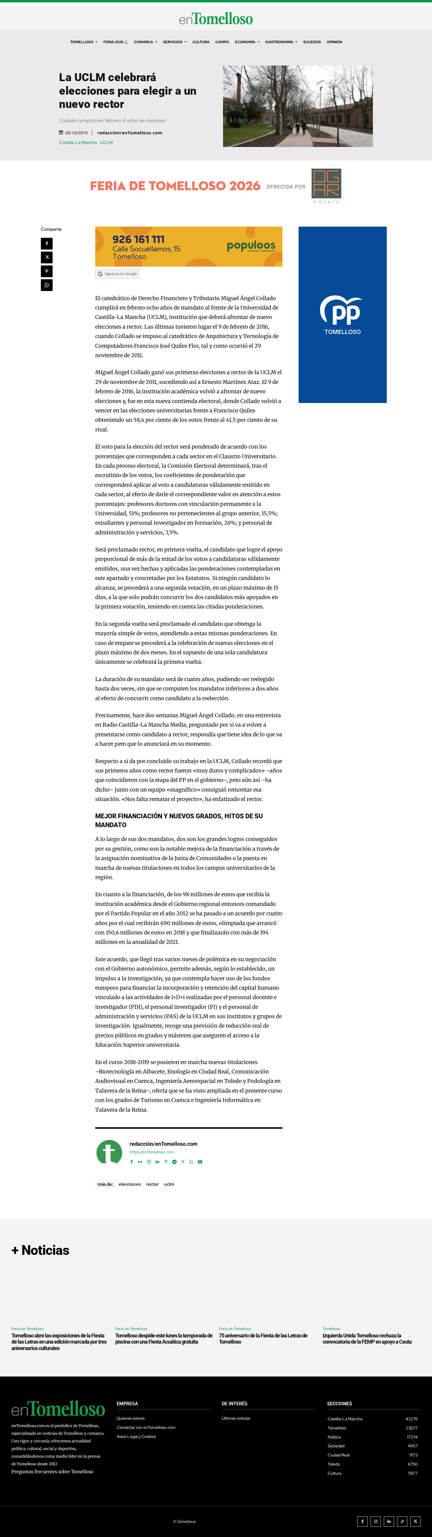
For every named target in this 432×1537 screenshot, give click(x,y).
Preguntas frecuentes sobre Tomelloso (52, 1471)
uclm (169, 1184)
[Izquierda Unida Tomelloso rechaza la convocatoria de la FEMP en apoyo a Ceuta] (372, 1292)
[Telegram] (174, 1160)
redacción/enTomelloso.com (130, 133)
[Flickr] (140, 1160)
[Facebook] (47, 244)
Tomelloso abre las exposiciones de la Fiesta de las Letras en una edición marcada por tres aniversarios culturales (58, 1341)
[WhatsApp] (47, 285)
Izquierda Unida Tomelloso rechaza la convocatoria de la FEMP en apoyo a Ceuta (367, 1338)
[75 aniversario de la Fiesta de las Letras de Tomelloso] (268, 1292)
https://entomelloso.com (152, 1152)
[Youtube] (200, 1160)
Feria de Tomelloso (27, 1328)
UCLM (106, 143)
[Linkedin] (157, 1160)
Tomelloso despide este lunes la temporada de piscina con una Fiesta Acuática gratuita (163, 1338)
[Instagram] (149, 1160)
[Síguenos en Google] (117, 284)
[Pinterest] (47, 271)
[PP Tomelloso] (343, 401)
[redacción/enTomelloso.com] (109, 1153)
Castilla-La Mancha (78, 143)
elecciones (130, 1184)
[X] (47, 257)
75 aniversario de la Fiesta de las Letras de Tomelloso (263, 1338)
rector (152, 1184)
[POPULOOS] (189, 264)
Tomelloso (331, 1328)
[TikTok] (402, 1521)
